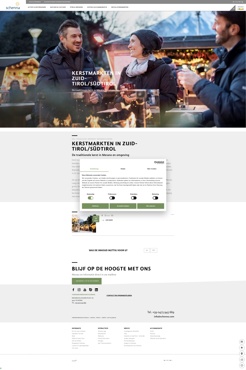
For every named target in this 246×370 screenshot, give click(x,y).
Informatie (76, 328)
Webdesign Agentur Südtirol (74, 360)
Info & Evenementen (119, 7)
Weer (73, 336)
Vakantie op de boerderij (158, 338)
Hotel (152, 331)
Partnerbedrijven (129, 341)
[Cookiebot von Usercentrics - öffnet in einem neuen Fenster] (155, 162)
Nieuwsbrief (102, 333)
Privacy (98, 317)
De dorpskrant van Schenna (132, 346)
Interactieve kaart (103, 338)
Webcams (101, 336)
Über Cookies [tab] (151, 169)
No (153, 250)
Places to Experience (35, 2)
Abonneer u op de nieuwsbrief (87, 281)
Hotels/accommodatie (97, 7)
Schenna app (102, 331)
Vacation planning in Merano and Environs (57, 2)
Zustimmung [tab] (94, 169)
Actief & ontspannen (37, 7)
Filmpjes (100, 341)
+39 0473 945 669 (80, 303)
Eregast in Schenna (130, 343)
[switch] (112, 198)
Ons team (75, 348)
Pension (152, 333)
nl (242, 2)
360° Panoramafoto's (104, 343)
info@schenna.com (164, 316)
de (233, 2)
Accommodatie (156, 328)
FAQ (125, 333)
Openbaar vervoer (77, 333)
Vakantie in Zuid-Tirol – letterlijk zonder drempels (134, 337)
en (239, 2)
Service (127, 328)
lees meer (109, 220)
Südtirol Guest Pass (78, 338)
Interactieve (103, 328)
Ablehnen (95, 206)
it (236, 2)
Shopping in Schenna (78, 343)
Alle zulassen (150, 206)
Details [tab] (123, 169)
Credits (104, 317)
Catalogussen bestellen (131, 331)
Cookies (92, 317)
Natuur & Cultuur (58, 7)
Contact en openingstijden (119, 295)
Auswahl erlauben (123, 206)
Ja (147, 250)
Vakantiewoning (155, 336)
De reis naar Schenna (78, 331)
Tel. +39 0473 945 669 (160, 312)
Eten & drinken (76, 7)
